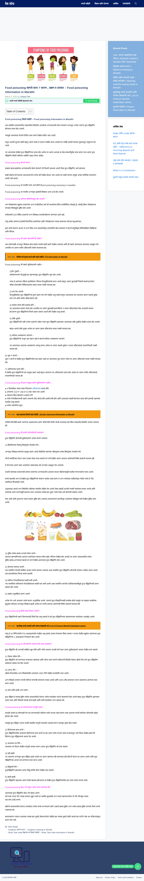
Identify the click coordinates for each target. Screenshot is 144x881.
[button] (135, 3)
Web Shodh (13, 827)
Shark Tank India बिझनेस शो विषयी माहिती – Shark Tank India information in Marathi (41, 832)
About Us (99, 877)
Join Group (92, 101)
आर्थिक (115, 3)
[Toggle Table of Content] (29, 111)
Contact (139, 877)
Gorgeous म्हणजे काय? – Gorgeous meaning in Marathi (30, 830)
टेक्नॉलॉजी (126, 3)
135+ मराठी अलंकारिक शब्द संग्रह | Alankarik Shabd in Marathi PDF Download (125, 58)
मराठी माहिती (85, 3)
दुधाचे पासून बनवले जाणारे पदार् (125, 177)
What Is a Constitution (124, 170)
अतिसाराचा (36, 388)
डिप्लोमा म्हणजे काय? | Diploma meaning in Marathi (123, 69)
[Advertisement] (67, 23)
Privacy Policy (110, 877)
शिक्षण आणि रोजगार (102, 3)
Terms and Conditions (126, 877)
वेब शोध (9, 4)
